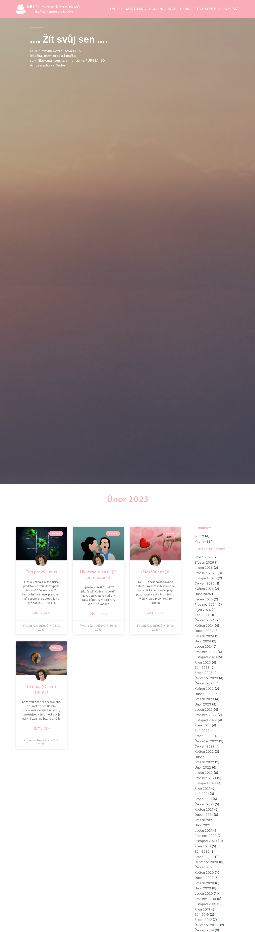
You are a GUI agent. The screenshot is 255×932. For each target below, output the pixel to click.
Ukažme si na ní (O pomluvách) (98, 574)
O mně (113, 9)
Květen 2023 (204, 689)
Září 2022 (202, 731)
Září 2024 (202, 615)
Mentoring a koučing (145, 9)
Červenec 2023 (206, 678)
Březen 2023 (204, 699)
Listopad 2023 (206, 657)
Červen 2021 (204, 804)
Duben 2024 (204, 631)
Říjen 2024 (203, 610)
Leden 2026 (204, 568)
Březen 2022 (204, 762)
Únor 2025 (203, 594)
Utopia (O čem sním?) (41, 689)
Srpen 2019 (203, 920)
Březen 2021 (204, 820)
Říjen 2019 (202, 909)
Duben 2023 (204, 694)
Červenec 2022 (206, 741)
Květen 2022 (204, 751)
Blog (172, 9)
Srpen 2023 (203, 673)
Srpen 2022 (203, 736)
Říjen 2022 (203, 725)
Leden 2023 (204, 709)
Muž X (199, 536)
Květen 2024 (204, 626)
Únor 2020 (203, 888)
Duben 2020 (204, 878)
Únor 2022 (203, 767)
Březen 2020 (204, 883)
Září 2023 (202, 667)
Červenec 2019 (206, 925)
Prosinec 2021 (205, 778)
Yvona (199, 541)
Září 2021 (202, 794)
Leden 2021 (203, 830)
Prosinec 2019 (205, 899)
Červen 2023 (204, 683)
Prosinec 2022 (206, 715)
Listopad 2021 (205, 783)
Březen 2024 (204, 636)
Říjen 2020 (203, 846)
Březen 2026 (204, 562)
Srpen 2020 (203, 857)
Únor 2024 (203, 641)
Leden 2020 (204, 893)
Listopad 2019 (205, 904)
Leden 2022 (204, 773)
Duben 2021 (204, 815)
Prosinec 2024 (206, 604)
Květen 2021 (204, 809)
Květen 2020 (204, 872)
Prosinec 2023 (206, 652)
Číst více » (41, 613)
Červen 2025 (204, 583)
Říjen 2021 (202, 788)
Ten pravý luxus (41, 572)
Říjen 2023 (203, 662)
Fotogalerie (204, 9)
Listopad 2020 (206, 841)
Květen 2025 (204, 589)
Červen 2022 (204, 746)
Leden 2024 (204, 646)
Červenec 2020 (206, 862)
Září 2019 (202, 914)
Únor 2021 (202, 825)
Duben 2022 (204, 757)
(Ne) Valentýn (155, 572)
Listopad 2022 (206, 720)
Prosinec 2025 (206, 573)
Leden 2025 (204, 599)
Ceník (185, 9)
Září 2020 (202, 851)
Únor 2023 (203, 704)
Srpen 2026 (203, 557)
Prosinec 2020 (206, 836)
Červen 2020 (204, 867)
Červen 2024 (204, 620)
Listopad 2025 (206, 578)
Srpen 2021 (203, 799)
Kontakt (231, 9)
